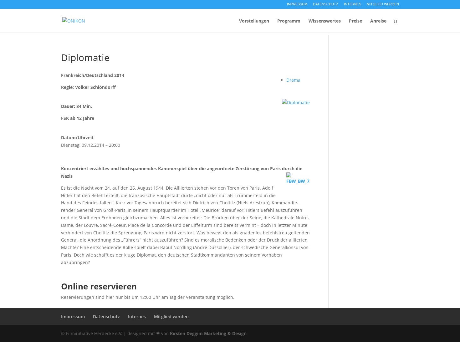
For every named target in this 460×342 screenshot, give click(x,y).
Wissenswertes (325, 21)
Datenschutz (325, 4)
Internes (352, 4)
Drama (293, 80)
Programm (288, 21)
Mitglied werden (383, 4)
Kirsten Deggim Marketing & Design (208, 333)
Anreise (378, 21)
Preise (355, 21)
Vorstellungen (254, 21)
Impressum (297, 4)
